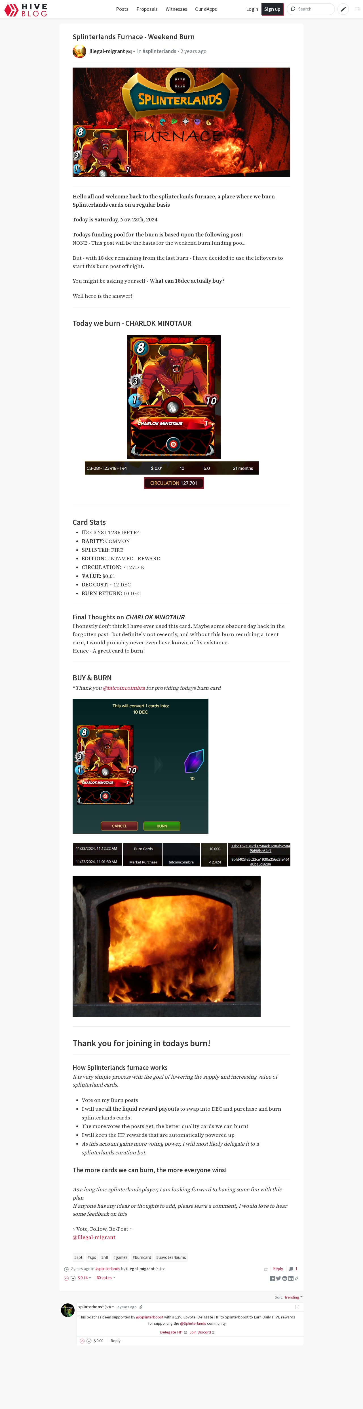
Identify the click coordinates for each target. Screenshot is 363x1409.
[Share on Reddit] (284, 1278)
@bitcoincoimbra (124, 688)
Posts (122, 9)
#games (120, 1257)
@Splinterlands (193, 1323)
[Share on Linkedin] (291, 1278)
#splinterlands (159, 51)
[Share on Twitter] (278, 1278)
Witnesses (176, 9)
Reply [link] (278, 1268)
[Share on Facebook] (272, 1278)
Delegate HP (171, 1332)
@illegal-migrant (94, 1237)
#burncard (142, 1257)
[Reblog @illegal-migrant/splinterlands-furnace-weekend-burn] (266, 1268)
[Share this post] (296, 1278)
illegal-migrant (111, 51)
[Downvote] (73, 1277)
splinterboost (94, 1306)
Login (252, 9)
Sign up (272, 9)
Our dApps (206, 9)
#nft (104, 1257)
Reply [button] (116, 1340)
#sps (92, 1257)
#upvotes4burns (171, 1257)
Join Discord (200, 1332)
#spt (78, 1257)
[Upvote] (67, 1277)
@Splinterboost (149, 1317)
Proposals (147, 9)
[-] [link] (297, 1306)
